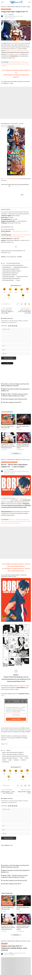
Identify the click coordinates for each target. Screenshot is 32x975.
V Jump (18, 280)
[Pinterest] (25, 304)
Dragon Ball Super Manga (8, 276)
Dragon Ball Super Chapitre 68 (10, 274)
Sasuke (4, 759)
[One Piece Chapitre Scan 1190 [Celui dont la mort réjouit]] (24, 437)
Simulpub (16, 759)
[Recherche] (29, 2)
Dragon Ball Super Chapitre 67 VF (10, 272)
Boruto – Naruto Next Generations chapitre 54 (13, 754)
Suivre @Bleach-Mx (6, 845)
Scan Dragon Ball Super (8, 280)
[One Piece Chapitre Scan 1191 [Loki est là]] (8, 419)
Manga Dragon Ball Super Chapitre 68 (11, 278)
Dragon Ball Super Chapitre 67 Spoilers (12, 270)
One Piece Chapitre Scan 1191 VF (12, 402)
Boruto (5, 471)
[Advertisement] (16, 103)
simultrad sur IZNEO (23, 685)
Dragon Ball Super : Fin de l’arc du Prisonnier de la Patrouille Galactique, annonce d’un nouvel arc (15, 63)
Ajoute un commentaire (9, 954)
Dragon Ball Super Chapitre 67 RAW (11, 269)
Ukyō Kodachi (6, 761)
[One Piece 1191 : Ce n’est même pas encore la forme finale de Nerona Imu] (8, 437)
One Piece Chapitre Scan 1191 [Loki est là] (15, 399)
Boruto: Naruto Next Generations (9, 462)
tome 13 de (11, 178)
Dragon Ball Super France (12, 54)
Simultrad (23, 759)
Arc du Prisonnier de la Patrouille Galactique (13, 265)
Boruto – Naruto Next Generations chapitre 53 (13, 752)
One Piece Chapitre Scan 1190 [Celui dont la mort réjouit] (23, 446)
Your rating (4, 325)
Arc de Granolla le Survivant (13, 263)
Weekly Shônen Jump (7, 423)
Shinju (10, 759)
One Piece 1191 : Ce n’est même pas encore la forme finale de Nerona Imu (8, 446)
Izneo (2, 695)
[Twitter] (21, 304)
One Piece (5, 421)
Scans (17, 16)
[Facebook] (17, 304)
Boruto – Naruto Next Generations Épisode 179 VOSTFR (15, 756)
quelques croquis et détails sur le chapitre (17, 50)
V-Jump (21, 16)
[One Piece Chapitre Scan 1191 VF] (24, 419)
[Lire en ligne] (16, 633)
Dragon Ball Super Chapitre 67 (21, 267)
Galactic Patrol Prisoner (22, 276)
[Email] (29, 304)
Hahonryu (11, 14)
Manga (14, 16)
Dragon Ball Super (6, 9)
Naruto (26, 758)
